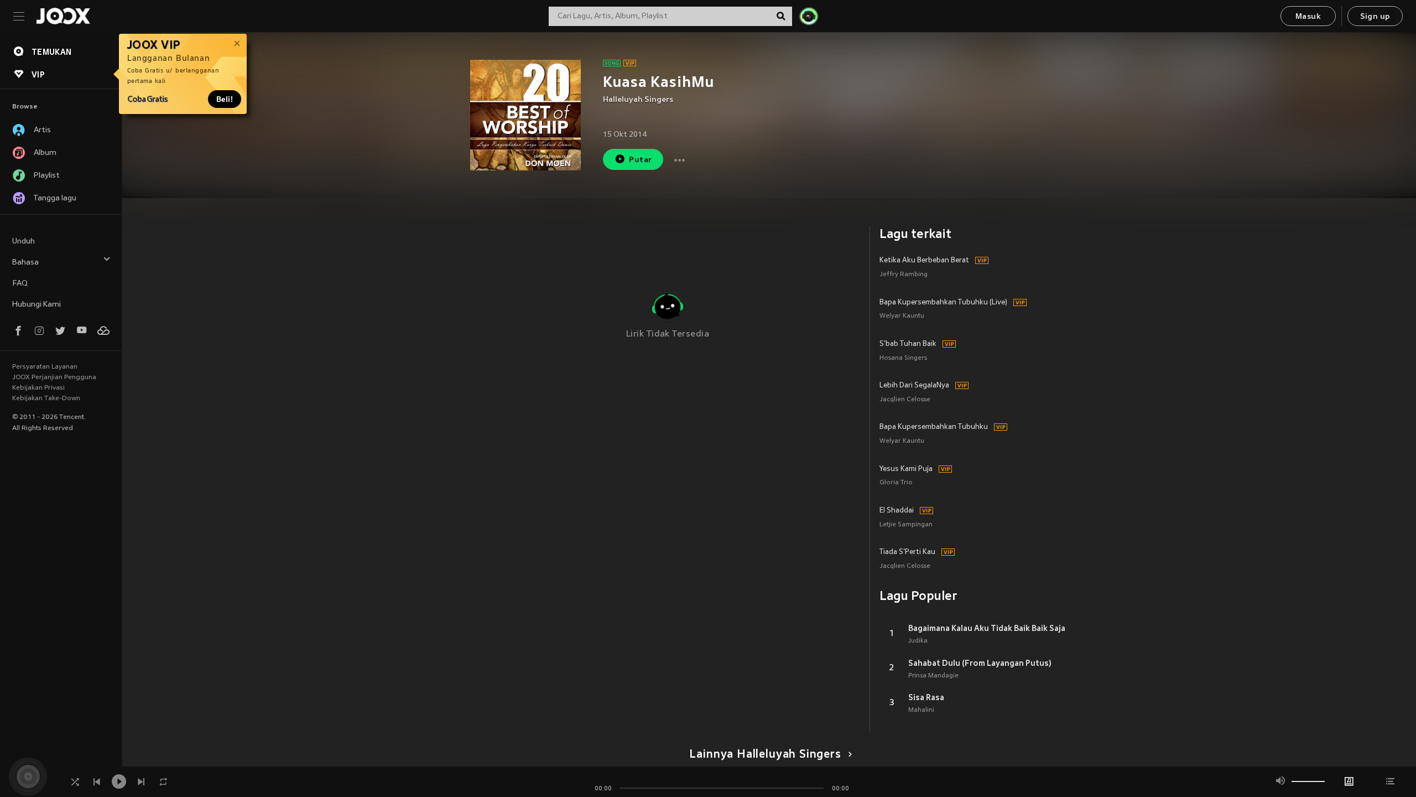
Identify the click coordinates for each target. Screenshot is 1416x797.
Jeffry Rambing (903, 274)
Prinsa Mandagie (933, 675)
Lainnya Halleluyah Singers (765, 755)
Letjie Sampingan (906, 525)
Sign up (1375, 17)
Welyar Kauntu (901, 316)
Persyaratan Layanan (44, 367)
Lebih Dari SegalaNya (914, 386)
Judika (918, 641)
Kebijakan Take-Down (46, 398)
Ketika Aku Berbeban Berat (924, 261)
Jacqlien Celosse (904, 399)
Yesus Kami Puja (906, 469)
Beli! (224, 99)
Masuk (1308, 17)
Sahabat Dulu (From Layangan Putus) (979, 663)
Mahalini (921, 710)
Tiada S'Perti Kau (907, 552)
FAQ (20, 284)
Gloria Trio (896, 483)
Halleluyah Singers (638, 100)
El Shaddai (896, 511)
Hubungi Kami (36, 305)
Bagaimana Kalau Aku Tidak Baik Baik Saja (986, 628)
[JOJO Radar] (809, 16)
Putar (640, 160)
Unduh (23, 241)
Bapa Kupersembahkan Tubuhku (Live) (943, 303)
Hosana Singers (903, 358)
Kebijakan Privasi (38, 388)
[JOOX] (63, 16)
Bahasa (25, 262)
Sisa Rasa (926, 697)
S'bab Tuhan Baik (907, 344)
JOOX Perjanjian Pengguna (54, 377)
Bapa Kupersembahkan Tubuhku (933, 427)
